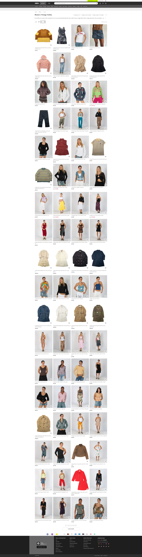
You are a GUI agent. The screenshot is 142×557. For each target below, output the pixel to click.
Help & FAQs (101, 0)
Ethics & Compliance (59, 551)
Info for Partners (85, 546)
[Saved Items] (103, 3)
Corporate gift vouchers (87, 543)
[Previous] (72, 15)
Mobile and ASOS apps (87, 539)
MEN (49, 3)
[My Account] (100, 3)
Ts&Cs (102, 555)
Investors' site (72, 544)
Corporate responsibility (73, 543)
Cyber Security (72, 546)
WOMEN (43, 3)
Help (56, 539)
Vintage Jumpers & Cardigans (98, 15)
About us (71, 539)
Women (40, 11)
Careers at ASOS (72, 541)
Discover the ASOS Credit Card (88, 548)
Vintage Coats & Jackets (86, 15)
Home (36, 11)
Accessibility (105, 555)
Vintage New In (77, 15)
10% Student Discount (59, 546)
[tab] (37, 6)
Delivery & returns (59, 543)
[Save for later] (51, 45)
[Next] (106, 15)
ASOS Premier (58, 544)
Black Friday (85, 544)
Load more (71, 528)
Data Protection (58, 549)
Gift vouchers (85, 541)
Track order (57, 541)
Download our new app (92, 0)
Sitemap (57, 548)
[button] (98, 543)
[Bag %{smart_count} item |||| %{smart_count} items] (105, 3)
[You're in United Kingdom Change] (105, 1)
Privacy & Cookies (97, 555)
